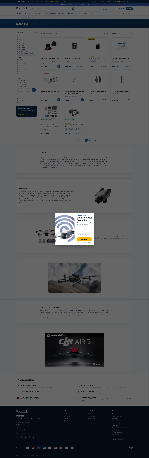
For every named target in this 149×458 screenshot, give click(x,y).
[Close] (92, 215)
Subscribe (83, 239)
